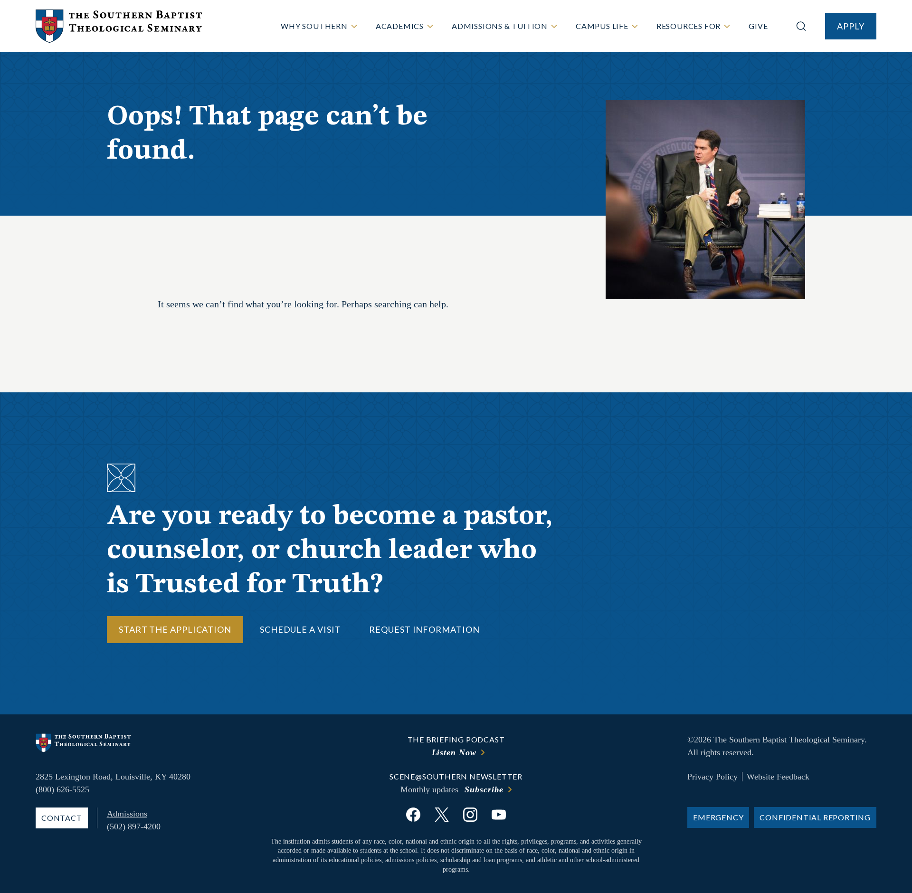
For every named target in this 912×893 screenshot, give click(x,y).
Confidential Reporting (815, 817)
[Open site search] (801, 26)
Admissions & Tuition (500, 25)
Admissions (127, 813)
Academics (400, 25)
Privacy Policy (712, 776)
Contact (61, 817)
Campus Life (602, 25)
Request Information (424, 629)
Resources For (688, 25)
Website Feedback (778, 776)
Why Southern (314, 25)
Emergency (718, 817)
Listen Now (454, 752)
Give (758, 25)
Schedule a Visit (300, 629)
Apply (850, 26)
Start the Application (175, 629)
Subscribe (484, 789)
